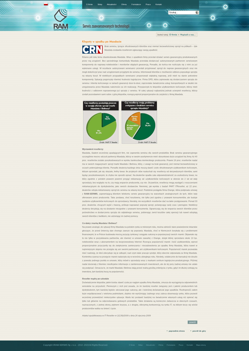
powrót (192, 322)
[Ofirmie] (173, 34)
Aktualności (111, 4)
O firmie (89, 4)
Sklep (100, 4)
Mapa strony (201, 345)
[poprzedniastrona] (176, 331)
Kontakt (158, 4)
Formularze (136, 4)
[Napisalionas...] (188, 34)
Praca (148, 4)
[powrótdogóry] (198, 331)
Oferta (124, 4)
